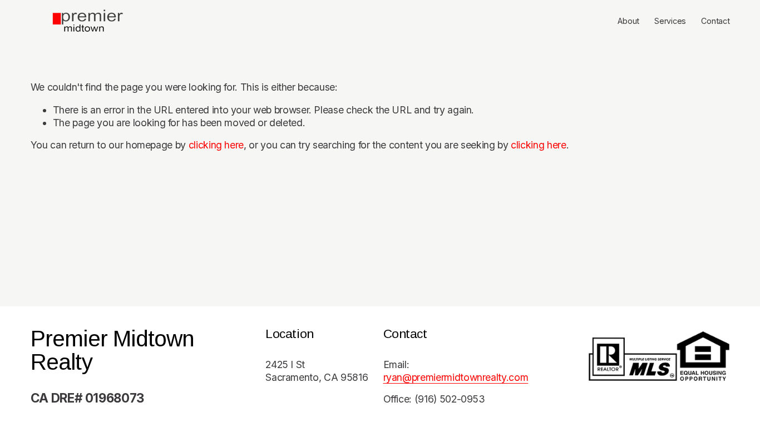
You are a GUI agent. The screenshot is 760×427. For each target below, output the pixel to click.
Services (670, 21)
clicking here (216, 145)
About (628, 21)
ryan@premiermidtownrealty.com (456, 377)
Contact (715, 21)
